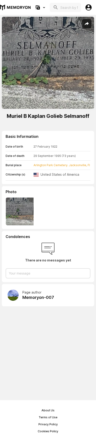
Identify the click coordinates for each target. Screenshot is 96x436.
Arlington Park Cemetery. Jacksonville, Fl (62, 165)
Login (88, 7)
